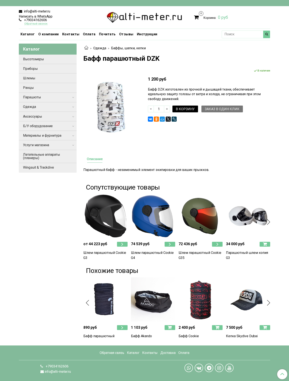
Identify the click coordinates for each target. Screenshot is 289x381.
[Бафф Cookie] (201, 299)
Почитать (107, 34)
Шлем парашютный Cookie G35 (200, 255)
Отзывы (126, 34)
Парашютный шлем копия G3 (247, 255)
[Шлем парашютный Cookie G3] (105, 216)
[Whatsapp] (188, 368)
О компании (48, 34)
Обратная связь (112, 353)
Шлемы (29, 78)
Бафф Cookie (189, 336)
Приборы (30, 69)
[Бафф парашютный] (105, 299)
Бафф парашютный (98, 336)
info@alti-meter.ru (36, 11)
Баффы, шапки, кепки (128, 48)
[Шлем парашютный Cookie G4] (153, 216)
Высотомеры (33, 59)
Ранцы (28, 88)
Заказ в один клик (222, 109)
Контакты (71, 34)
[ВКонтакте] (150, 119)
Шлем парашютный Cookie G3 (104, 255)
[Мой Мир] (162, 119)
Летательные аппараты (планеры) (41, 156)
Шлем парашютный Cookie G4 (152, 255)
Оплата (89, 34)
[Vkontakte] (199, 368)
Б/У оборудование (38, 126)
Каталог (28, 34)
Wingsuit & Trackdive (38, 167)
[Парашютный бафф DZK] (112, 107)
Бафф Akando (141, 336)
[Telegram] (209, 368)
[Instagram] (219, 368)
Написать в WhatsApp (35, 16)
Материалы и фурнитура (42, 135)
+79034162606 (35, 20)
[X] (168, 119)
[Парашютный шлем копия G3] (248, 216)
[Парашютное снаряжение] (144, 16)
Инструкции (147, 34)
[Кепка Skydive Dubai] (248, 299)
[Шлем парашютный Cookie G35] (201, 216)
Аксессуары (32, 116)
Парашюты (32, 97)
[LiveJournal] (174, 119)
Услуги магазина (36, 145)
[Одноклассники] (156, 119)
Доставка (168, 353)
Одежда (99, 48)
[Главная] (86, 48)
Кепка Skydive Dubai (242, 336)
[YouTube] (229, 368)
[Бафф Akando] (153, 299)
